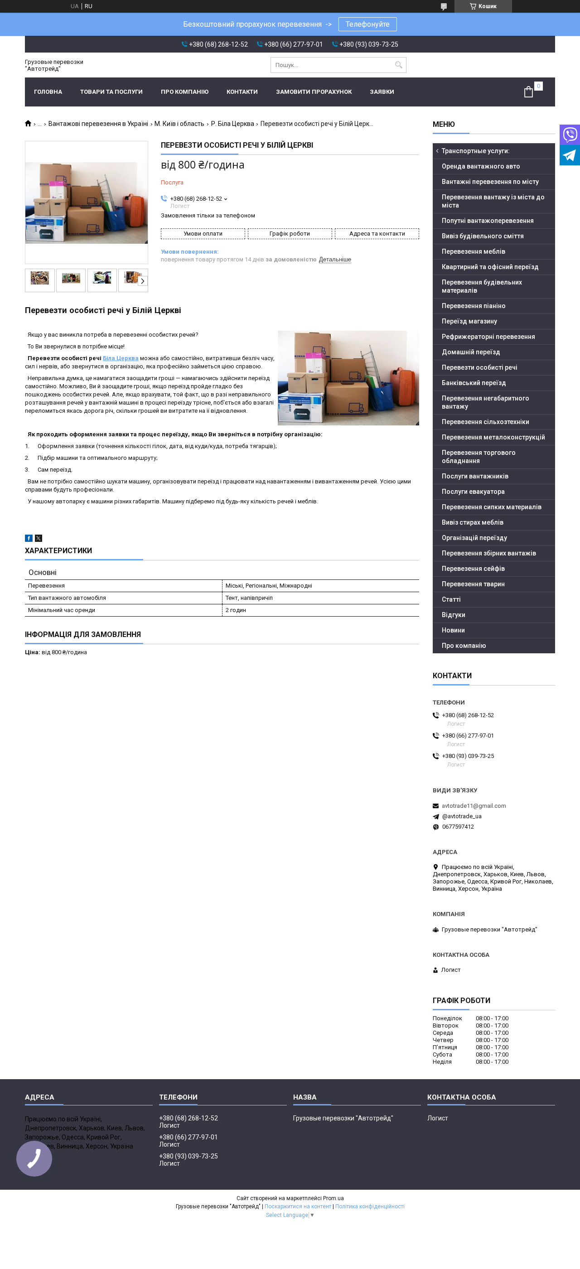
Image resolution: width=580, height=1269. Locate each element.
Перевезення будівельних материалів (482, 286)
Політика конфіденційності (370, 1206)
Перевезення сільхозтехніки (485, 421)
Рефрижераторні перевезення (488, 336)
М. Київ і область (179, 123)
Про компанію (184, 91)
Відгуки (453, 614)
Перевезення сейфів (473, 568)
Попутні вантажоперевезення (488, 220)
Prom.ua (333, 1198)
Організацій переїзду (474, 537)
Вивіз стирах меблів (472, 522)
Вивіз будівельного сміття (483, 236)
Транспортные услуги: (476, 150)
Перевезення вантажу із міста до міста (493, 201)
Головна (48, 91)
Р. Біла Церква (232, 123)
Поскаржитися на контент (298, 1206)
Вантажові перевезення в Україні (98, 123)
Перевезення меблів (473, 251)
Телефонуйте (368, 24)
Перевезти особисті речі (479, 367)
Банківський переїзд (474, 382)
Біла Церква (121, 358)
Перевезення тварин (473, 584)
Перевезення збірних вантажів (489, 553)
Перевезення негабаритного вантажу (485, 402)
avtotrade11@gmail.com (474, 805)
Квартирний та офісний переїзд (490, 266)
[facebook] (29, 539)
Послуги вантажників (475, 476)
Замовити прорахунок (314, 91)
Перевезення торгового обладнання (479, 456)
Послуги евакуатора (473, 491)
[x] (38, 539)
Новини (453, 630)
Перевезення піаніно (474, 305)
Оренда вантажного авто (481, 166)
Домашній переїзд (471, 352)
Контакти (242, 91)
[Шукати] (398, 65)
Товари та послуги (111, 91)
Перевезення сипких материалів (491, 507)
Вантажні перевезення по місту (490, 181)
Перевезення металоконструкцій (493, 437)
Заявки (382, 91)
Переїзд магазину (469, 321)
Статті (451, 599)
